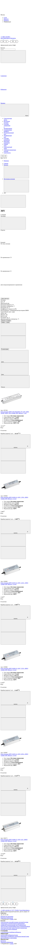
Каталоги (3, 935)
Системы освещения (7, 139)
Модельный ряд (5, 303)
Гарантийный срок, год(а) (8, 312)
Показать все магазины (7, 916)
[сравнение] (13, 454)
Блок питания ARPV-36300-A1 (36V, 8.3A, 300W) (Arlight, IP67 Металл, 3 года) (14, 840)
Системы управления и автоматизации (14, 922)
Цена (2, 361)
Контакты (13, 38)
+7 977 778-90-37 (15, 910)
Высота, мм (4, 316)
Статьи (8, 936)
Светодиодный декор (9, 928)
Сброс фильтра (5, 298)
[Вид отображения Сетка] (13, 329)
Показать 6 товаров (6, 320)
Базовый (3, 242)
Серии (7, 322)
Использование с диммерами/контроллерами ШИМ (15, 310)
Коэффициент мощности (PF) (9, 309)
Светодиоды (7, 152)
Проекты (6, 20)
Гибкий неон (6, 144)
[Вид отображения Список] (13, 342)
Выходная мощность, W (7, 304)
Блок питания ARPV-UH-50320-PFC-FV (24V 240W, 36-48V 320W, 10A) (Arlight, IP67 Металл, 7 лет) (15, 412)
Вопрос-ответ (14, 936)
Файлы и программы (11, 938)
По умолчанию (4, 349)
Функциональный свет (11, 925)
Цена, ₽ (3, 301)
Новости (6, 19)
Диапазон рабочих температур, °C (10, 319)
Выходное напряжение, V (8, 306)
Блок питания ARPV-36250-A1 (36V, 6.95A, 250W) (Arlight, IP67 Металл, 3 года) (14, 754)
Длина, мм (3, 313)
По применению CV (6, 257)
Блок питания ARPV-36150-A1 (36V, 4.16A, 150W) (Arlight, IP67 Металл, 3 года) (14, 583)
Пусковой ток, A (5, 317)
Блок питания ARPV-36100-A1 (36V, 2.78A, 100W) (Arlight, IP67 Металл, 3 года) (14, 498)
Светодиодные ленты (6, 922)
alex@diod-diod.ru (24, 910)
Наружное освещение (7, 142)
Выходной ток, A (5, 307)
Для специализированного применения (11, 284)
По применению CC (6, 271)
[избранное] (13, 467)
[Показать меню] (16, 172)
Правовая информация (7, 918)
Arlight (11, 919)
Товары (3, 322)
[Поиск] (13, 56)
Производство (7, 932)
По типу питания (5, 243)
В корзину (21, 447)
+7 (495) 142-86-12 (6, 910)
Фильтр (3, 387)
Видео (7, 935)
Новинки (6, 160)
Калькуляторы (21, 936)
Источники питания (7, 122)
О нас (5, 17)
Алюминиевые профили (8, 130)
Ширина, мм (4, 314)
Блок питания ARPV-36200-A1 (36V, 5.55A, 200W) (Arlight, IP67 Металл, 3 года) (14, 669)
